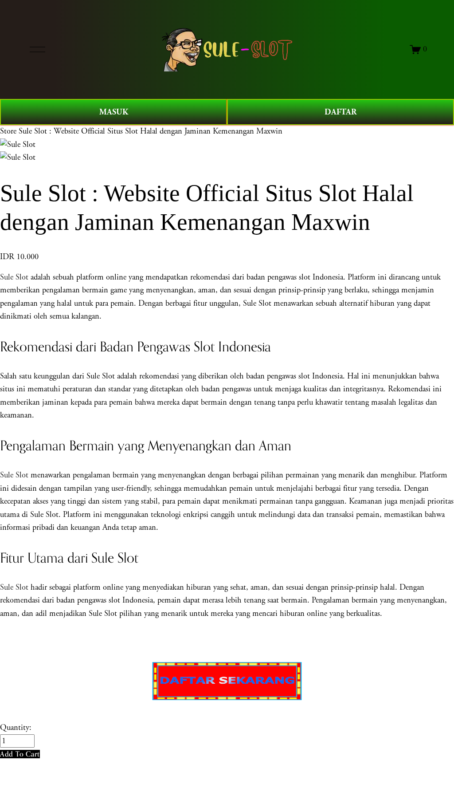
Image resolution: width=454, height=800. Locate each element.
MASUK (113, 112)
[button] (20, 754)
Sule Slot (14, 277)
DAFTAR (340, 112)
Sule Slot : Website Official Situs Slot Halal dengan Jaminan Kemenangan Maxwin (150, 131)
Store (8, 131)
